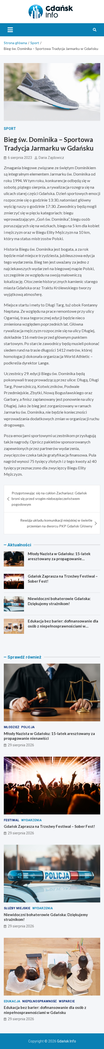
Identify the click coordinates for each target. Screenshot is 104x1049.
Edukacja (12, 1001)
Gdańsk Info (66, 1041)
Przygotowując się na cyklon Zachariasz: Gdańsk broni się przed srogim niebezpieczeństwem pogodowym (49, 498)
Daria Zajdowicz (51, 158)
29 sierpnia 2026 (21, 745)
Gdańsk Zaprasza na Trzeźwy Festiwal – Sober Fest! (49, 826)
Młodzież (11, 727)
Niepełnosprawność (39, 1001)
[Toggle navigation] (10, 29)
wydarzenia (31, 820)
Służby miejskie (17, 908)
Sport (10, 129)
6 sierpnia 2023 (20, 158)
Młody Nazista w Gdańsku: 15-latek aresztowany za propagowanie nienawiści (59, 558)
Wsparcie (67, 1001)
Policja (28, 727)
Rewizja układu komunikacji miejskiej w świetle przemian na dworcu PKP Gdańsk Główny (56, 523)
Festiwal (11, 820)
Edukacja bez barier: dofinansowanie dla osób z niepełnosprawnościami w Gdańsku (63, 626)
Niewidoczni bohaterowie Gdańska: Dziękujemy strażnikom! (59, 601)
